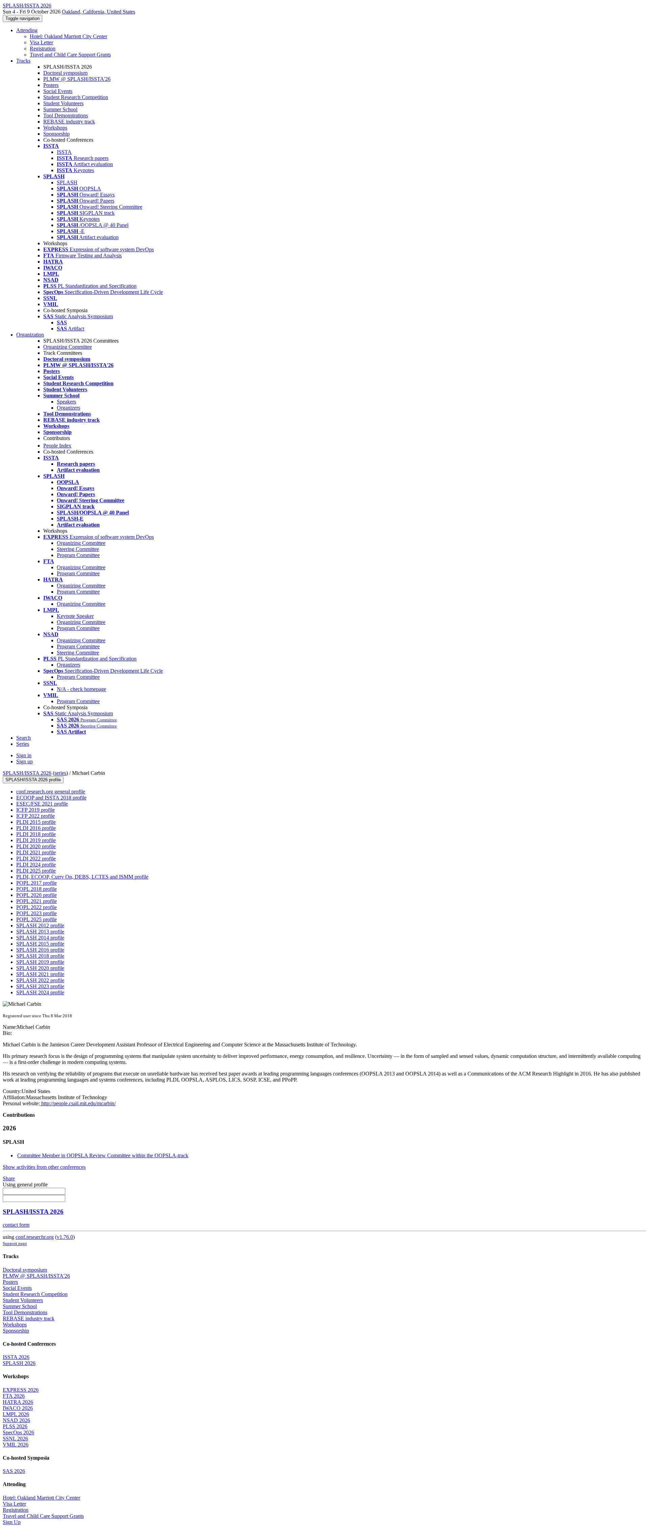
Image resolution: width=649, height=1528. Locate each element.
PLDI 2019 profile (36, 840)
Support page (15, 1243)
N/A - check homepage (81, 689)
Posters (50, 85)
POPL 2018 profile (36, 889)
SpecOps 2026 (18, 1432)
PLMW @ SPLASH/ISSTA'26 (77, 79)
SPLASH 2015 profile (40, 944)
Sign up (24, 761)
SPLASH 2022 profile (40, 980)
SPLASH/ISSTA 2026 (27, 773)
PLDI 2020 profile (36, 846)
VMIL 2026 (15, 1445)
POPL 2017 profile (36, 883)
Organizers (68, 408)
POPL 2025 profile (36, 919)
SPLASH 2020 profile (40, 968)
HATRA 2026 (18, 1402)
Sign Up (12, 1522)
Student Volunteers (63, 103)
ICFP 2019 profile (35, 810)
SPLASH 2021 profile (40, 974)
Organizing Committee (67, 347)
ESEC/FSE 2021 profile (42, 804)
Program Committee (78, 555)
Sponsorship (56, 134)
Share (9, 1178)
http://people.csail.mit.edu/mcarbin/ (78, 1103)
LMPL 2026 (16, 1414)
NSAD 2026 (16, 1420)
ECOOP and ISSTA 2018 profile (51, 798)
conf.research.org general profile (50, 791)
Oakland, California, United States (98, 12)
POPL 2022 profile (36, 907)
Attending (27, 30)
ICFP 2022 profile (35, 816)
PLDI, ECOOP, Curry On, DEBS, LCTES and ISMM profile (82, 877)
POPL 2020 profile (36, 895)
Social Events (57, 91)
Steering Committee (78, 549)
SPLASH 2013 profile (40, 931)
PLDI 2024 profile (36, 864)
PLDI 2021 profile (36, 852)
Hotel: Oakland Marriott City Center (68, 36)
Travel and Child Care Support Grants (70, 54)
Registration (42, 48)
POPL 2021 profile (36, 901)
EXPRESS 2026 (21, 1390)
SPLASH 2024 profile (40, 992)
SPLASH (67, 182)
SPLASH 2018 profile (40, 956)
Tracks (23, 61)
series (60, 773)
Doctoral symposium (65, 73)
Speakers (66, 401)
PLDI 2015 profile (36, 822)
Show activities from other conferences (44, 1167)
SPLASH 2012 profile (40, 925)
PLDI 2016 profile (36, 828)
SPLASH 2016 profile (40, 950)
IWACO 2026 (18, 1408)
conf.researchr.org (35, 1237)
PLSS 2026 (15, 1426)
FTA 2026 (14, 1396)
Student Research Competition (75, 97)
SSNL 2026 (15, 1438)
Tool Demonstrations (65, 115)
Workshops (55, 128)
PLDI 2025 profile (36, 871)
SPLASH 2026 (19, 1363)
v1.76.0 (65, 1237)
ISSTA (64, 152)
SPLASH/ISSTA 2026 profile (33, 779)
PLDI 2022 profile (36, 858)
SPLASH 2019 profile (40, 962)
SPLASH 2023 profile (40, 986)
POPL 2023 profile (36, 913)
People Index (57, 445)
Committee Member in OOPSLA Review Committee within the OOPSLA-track (102, 1155)
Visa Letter (41, 42)
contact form (16, 1225)
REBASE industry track (69, 121)
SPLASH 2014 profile (40, 938)
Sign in (23, 755)
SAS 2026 (14, 1471)
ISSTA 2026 (16, 1357)
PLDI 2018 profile (36, 834)
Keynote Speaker (75, 616)
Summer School (60, 109)
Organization (30, 335)
